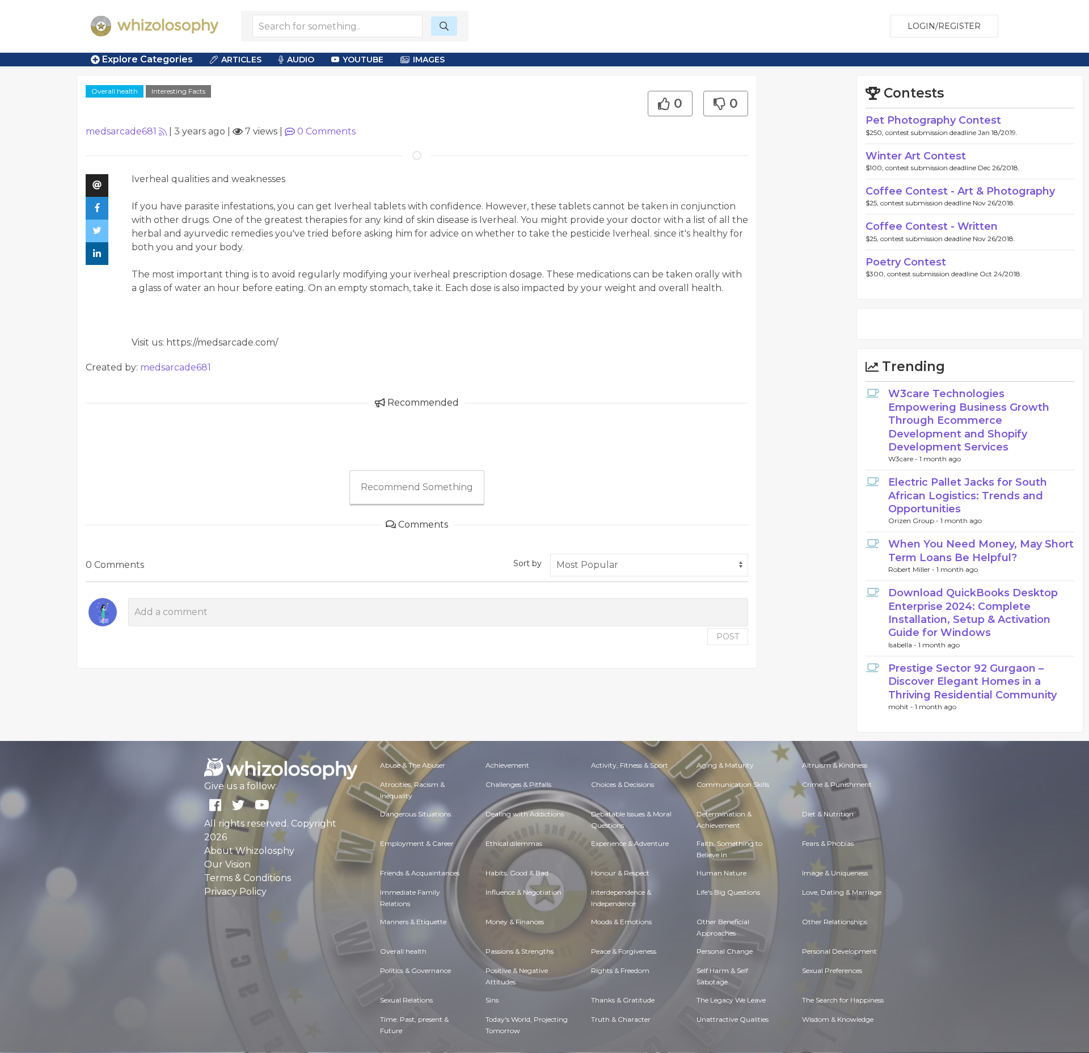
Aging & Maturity (725, 765)
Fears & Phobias (828, 843)
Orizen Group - (914, 520)
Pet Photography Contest (933, 120)
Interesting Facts (178, 91)
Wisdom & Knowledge (837, 1019)
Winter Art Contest (916, 156)
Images (429, 59)
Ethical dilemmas (514, 843)
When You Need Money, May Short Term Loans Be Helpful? (981, 550)
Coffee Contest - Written (932, 226)
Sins (492, 1000)
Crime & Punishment (837, 784)
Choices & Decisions (622, 784)
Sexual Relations (406, 1000)
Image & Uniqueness (835, 873)
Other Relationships (834, 921)
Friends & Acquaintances (419, 873)
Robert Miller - (912, 569)
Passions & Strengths (520, 951)
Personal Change (725, 951)
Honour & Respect (620, 873)
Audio (300, 59)
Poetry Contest (906, 262)
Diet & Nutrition (828, 814)
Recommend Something (417, 487)
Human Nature (721, 873)
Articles (241, 59)
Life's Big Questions (728, 892)
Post (727, 636)
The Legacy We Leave (731, 1000)
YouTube (363, 59)
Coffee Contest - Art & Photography (960, 191)
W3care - (903, 458)
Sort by (527, 563)
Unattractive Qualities (733, 1019)
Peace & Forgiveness (623, 951)
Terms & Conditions (247, 878)
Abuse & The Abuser (412, 765)
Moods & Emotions (621, 921)
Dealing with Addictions (525, 814)
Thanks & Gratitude (623, 1000)
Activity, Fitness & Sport (629, 765)
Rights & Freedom (620, 970)
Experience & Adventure (630, 843)
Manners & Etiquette (413, 921)
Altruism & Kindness (834, 765)
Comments (326, 131)
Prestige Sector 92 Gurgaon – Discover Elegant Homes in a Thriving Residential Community (972, 681)
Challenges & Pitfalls (518, 784)
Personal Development (839, 951)
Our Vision (227, 864)
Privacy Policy (235, 891)
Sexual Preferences (832, 970)
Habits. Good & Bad (517, 873)
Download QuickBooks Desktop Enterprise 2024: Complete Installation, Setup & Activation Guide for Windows (973, 613)
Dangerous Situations (415, 814)
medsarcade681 (121, 131)
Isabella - (903, 645)
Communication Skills (733, 784)
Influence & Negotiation (524, 892)
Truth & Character (621, 1019)
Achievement (507, 765)
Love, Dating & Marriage (841, 892)
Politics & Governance (415, 970)
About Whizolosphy (249, 850)
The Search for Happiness (843, 1000)
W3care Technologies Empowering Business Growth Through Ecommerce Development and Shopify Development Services (968, 420)
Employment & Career (417, 843)
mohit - (901, 706)
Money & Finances (515, 921)
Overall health (114, 91)
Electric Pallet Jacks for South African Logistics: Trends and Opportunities (967, 495)
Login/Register (944, 26)
